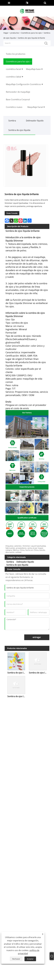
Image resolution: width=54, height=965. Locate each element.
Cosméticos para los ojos (31, 33)
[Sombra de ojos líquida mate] (38, 660)
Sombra (12, 120)
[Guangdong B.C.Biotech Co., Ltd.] (27, 11)
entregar (37, 637)
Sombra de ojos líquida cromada (16, 672)
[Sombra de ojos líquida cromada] (16, 660)
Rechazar (16, 959)
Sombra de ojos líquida (19, 130)
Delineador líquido (35, 120)
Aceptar (30, 959)
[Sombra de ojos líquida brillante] (26, 166)
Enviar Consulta (12, 213)
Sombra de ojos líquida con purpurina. (16, 696)
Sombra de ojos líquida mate (38, 672)
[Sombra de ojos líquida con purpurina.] (16, 684)
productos (14, 33)
